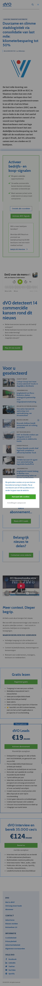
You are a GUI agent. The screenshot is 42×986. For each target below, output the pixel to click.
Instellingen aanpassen (16, 503)
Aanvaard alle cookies (20, 497)
